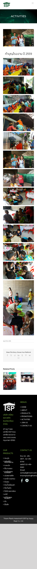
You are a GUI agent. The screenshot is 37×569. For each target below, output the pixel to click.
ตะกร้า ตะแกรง (9, 478)
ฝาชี (5, 494)
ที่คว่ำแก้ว (7, 487)
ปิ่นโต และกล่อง (10, 491)
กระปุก (6, 458)
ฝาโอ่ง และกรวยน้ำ (8, 498)
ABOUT (24, 410)
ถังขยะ (6, 481)
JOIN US (24, 422)
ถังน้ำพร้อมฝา (9, 484)
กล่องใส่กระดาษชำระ (8, 462)
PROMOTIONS (26, 416)
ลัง (5, 501)
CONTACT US (26, 425)
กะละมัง (7, 465)
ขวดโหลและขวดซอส (8, 472)
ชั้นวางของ (8, 468)
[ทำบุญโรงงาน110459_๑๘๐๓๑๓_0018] (18, 38)
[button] (4, 381)
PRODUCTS (25, 413)
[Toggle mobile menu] (33, 3)
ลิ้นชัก (6, 504)
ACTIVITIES (25, 419)
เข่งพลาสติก (9, 475)
